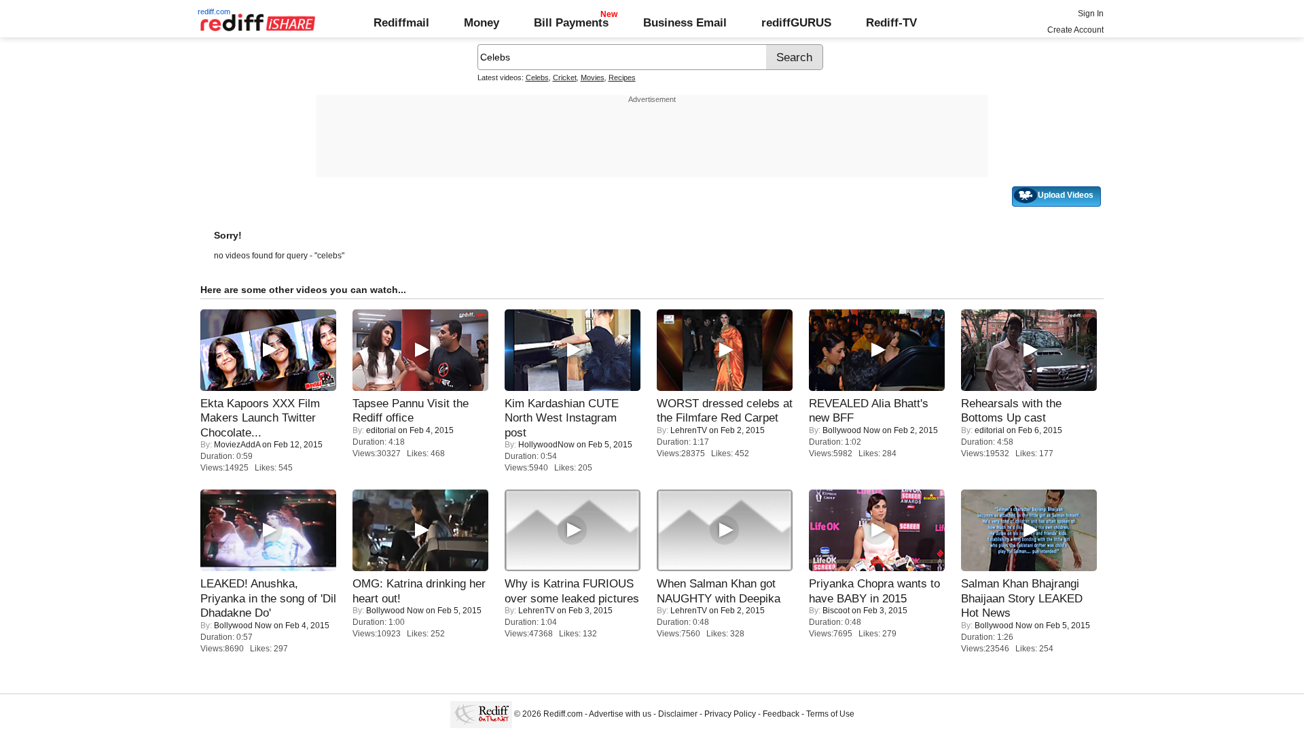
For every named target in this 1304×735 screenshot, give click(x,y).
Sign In (1091, 13)
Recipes (622, 77)
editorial (381, 430)
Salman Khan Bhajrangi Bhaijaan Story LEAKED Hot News (1022, 598)
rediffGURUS (796, 22)
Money (481, 22)
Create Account (1075, 30)
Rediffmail (401, 22)
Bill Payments (571, 22)
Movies (592, 77)
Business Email (685, 22)
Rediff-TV (891, 22)
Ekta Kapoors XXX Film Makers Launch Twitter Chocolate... (260, 418)
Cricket (565, 77)
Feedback (781, 714)
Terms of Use (830, 714)
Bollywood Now (851, 430)
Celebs (537, 77)
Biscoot (836, 610)
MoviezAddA (237, 444)
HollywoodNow (546, 444)
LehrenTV (688, 430)
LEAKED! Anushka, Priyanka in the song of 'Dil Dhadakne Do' (268, 598)
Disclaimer (678, 714)
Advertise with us (620, 714)
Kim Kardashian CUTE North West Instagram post (562, 418)
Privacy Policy (730, 714)
